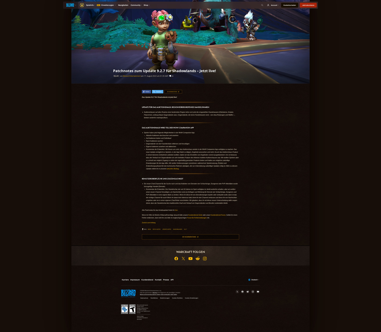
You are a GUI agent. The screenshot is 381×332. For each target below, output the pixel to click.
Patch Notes (157, 229)
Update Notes (166, 229)
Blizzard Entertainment (132, 76)
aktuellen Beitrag (173, 169)
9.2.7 (185, 229)
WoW (149, 229)
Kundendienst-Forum (218, 215)
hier (176, 210)
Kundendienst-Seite (195, 215)
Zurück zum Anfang (148, 222)
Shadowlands (177, 229)
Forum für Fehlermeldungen (197, 218)
